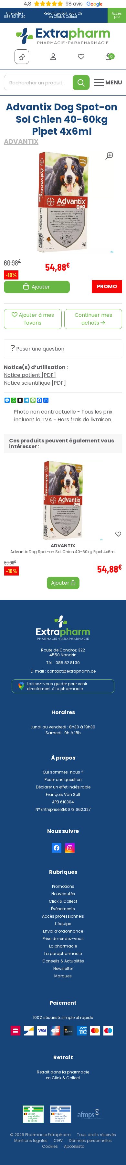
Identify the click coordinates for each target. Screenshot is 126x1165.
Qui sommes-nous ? (63, 772)
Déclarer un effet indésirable (63, 787)
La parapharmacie (63, 953)
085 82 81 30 (68, 662)
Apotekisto (74, 1146)
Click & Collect (63, 901)
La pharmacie (63, 946)
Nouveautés (63, 894)
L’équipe (63, 923)
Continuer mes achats (93, 319)
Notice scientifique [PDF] (35, 383)
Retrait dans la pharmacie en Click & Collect (63, 1075)
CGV (58, 1140)
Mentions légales (30, 1140)
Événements (63, 908)
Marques (63, 976)
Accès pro (117, 15)
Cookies (50, 1146)
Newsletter (63, 968)
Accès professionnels (63, 916)
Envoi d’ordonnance (63, 931)
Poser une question (40, 349)
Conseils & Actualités (63, 961)
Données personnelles (90, 1140)
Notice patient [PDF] (30, 375)
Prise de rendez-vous (63, 938)
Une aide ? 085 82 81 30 (15, 15)
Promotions (63, 886)
